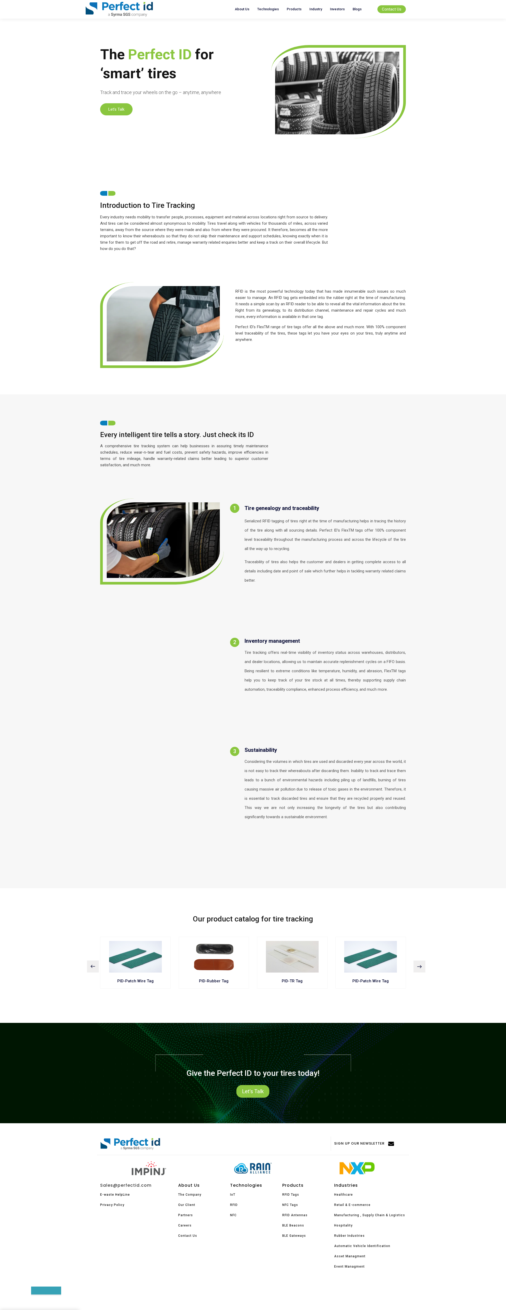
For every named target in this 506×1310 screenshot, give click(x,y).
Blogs (357, 9)
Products (294, 9)
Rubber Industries (349, 1236)
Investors (337, 9)
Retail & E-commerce (352, 1205)
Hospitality (343, 1225)
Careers (185, 1225)
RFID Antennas (295, 1215)
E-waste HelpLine (115, 1194)
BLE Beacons (293, 1225)
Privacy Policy (112, 1205)
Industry (315, 9)
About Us (242, 9)
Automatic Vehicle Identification (362, 1246)
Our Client (186, 1205)
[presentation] (93, 967)
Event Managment (349, 1266)
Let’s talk (116, 109)
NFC (233, 1215)
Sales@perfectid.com (126, 1185)
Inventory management (272, 641)
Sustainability (261, 750)
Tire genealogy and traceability (282, 508)
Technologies (268, 9)
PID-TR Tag (292, 981)
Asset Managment (350, 1256)
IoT (232, 1194)
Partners (185, 1215)
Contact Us (391, 9)
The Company (189, 1194)
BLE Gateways (294, 1236)
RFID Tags (290, 1194)
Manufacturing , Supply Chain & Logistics (369, 1215)
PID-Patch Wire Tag (135, 981)
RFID (234, 1205)
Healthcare (343, 1194)
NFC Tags (290, 1205)
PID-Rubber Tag (213, 981)
